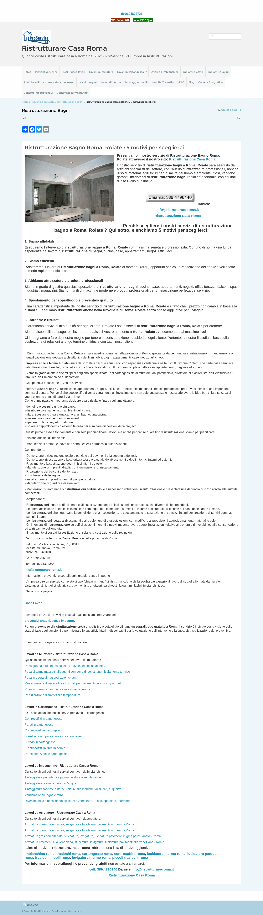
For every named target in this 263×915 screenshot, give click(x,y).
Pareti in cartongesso (39, 724)
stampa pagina (231, 110)
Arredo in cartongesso (40, 742)
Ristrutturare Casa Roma (64, 48)
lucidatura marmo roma (166, 854)
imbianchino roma (39, 854)
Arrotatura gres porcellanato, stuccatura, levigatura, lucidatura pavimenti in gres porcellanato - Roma (93, 836)
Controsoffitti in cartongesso (44, 718)
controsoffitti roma (129, 854)
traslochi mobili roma (52, 858)
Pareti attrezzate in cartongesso (46, 754)
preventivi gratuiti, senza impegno (49, 620)
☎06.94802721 (131, 13)
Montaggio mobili (136, 82)
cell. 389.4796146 (103, 869)
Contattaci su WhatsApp (72, 92)
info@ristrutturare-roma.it (178, 210)
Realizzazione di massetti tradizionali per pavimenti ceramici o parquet (73, 683)
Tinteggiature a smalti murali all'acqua (50, 783)
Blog (191, 82)
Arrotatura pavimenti (61, 82)
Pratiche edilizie (34, 82)
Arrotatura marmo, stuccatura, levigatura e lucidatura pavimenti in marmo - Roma (79, 824)
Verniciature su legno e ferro (44, 795)
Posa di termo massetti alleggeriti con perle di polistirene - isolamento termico (77, 671)
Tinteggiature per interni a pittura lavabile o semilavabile (63, 777)
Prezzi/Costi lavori (73, 71)
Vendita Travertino (163, 82)
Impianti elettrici (193, 71)
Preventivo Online (46, 71)
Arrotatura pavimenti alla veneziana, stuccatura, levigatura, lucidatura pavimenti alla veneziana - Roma (94, 842)
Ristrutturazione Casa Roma (192, 159)
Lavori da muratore (101, 71)
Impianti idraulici (218, 71)
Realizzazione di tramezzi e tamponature (52, 695)
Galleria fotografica (210, 82)
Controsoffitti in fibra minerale (45, 748)
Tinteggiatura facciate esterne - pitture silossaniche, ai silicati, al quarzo (73, 789)
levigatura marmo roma (91, 858)
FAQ (181, 82)
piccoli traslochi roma (130, 858)
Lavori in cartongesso (130, 71)
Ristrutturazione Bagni (70, 101)
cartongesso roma (97, 854)
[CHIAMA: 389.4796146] (171, 204)
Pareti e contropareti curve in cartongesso (53, 736)
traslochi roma (68, 854)
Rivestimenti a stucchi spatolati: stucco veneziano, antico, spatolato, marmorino (78, 801)
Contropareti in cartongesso (43, 730)
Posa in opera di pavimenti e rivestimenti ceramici (58, 689)
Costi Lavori (33, 603)
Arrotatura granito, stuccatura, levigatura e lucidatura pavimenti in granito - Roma (79, 830)
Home (27, 71)
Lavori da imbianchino (164, 71)
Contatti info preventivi (38, 92)
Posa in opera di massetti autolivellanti (51, 677)
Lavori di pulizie (111, 82)
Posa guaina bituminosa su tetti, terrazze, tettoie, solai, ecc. (65, 665)
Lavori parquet (88, 82)
